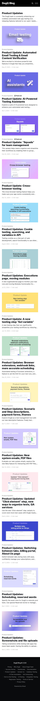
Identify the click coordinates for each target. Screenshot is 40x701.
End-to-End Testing (10, 677)
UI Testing (21, 677)
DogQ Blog (8, 3)
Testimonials (21, 669)
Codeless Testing (32, 672)
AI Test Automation (15, 674)
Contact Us (21, 672)
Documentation (31, 669)
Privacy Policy (21, 682)
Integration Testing (32, 677)
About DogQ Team (27, 667)
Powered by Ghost (20, 686)
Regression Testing (15, 679)
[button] (36, 3)
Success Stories (10, 669)
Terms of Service (28, 679)
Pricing (10, 667)
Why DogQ (17, 667)
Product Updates (10, 672)
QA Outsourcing (28, 674)
